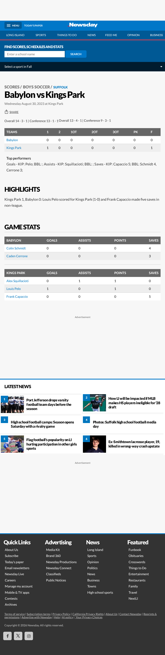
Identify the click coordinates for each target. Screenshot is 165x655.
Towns (91, 586)
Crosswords (137, 562)
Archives (11, 604)
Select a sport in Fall (18, 66)
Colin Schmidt (16, 248)
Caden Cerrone (17, 256)
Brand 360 (53, 556)
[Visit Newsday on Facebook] (7, 636)
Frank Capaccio (17, 296)
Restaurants (137, 580)
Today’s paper (14, 562)
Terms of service (14, 614)
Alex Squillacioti (17, 281)
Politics (92, 568)
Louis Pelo (13, 289)
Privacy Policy (61, 614)
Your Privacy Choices (88, 617)
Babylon (12, 140)
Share (14, 112)
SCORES (12, 86)
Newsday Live (14, 574)
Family (133, 586)
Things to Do (137, 568)
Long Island (15, 35)
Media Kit (53, 550)
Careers (10, 580)
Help (57, 617)
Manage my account (19, 586)
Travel (133, 592)
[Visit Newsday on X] (18, 636)
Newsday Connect (58, 568)
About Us (11, 550)
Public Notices (56, 580)
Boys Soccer (36, 86)
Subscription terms (39, 614)
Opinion (133, 35)
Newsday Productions (61, 562)
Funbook (135, 550)
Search (75, 54)
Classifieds (53, 574)
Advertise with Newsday (37, 617)
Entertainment (139, 574)
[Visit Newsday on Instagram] (29, 636)
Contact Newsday (130, 614)
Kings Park (13, 148)
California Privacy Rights (88, 614)
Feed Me (111, 35)
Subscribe (11, 556)
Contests (11, 598)
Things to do (67, 35)
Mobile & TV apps (17, 592)
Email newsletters (17, 568)
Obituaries (136, 556)
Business (93, 580)
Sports (41, 35)
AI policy (67, 617)
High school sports (100, 592)
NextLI (133, 598)
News (92, 35)
